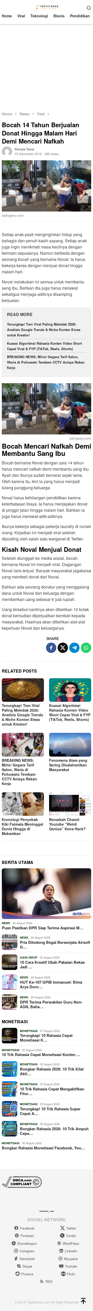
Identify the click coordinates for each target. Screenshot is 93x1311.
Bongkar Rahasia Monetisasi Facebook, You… (43, 1148)
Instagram (27, 1250)
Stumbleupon (27, 1243)
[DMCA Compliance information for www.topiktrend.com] (22, 1181)
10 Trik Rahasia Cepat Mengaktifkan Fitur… (52, 1091)
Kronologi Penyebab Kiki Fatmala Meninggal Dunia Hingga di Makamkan (22, 826)
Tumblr (71, 1235)
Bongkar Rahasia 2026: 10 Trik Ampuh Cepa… (54, 1131)
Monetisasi (28, 1031)
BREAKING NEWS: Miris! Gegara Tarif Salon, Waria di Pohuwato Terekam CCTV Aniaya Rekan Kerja (45, 362)
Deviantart (27, 1258)
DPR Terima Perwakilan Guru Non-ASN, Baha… (51, 1004)
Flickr (71, 1273)
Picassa (27, 1273)
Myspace (71, 1258)
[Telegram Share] (74, 648)
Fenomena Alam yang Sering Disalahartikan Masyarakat (68, 765)
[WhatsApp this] (86, 648)
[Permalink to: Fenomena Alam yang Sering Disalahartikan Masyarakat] (70, 744)
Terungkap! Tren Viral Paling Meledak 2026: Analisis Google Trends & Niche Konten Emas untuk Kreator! (43, 329)
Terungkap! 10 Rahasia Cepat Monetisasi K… (46, 1037)
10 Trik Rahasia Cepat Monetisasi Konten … (41, 1054)
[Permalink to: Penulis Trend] (7, 151)
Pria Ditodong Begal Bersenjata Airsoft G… (55, 944)
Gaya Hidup (28, 957)
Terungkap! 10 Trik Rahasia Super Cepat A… (50, 1111)
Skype (27, 1266)
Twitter (71, 1228)
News (6, 923)
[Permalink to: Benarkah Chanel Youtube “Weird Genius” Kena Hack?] (70, 804)
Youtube (71, 1266)
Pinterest (27, 1235)
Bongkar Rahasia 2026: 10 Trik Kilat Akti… (52, 1071)
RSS (48, 1281)
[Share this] (51, 648)
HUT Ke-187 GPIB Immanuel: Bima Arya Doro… (51, 984)
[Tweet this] (63, 648)
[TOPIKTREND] (46, 7)
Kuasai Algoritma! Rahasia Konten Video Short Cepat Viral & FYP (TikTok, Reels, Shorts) (44, 346)
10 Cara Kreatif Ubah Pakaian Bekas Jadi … (52, 964)
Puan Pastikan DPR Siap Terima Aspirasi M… (42, 927)
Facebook (27, 1228)
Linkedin (71, 1250)
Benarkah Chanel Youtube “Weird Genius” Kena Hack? (67, 824)
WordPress (71, 1243)
